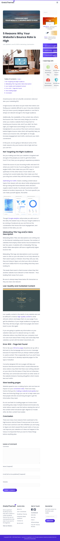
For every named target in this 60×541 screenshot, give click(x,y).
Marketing (23, 44)
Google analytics (13, 218)
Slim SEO (33, 517)
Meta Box (33, 515)
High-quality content (24, 317)
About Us (19, 509)
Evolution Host (51, 537)
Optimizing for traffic (10, 181)
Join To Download (21, 511)
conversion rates (18, 389)
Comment (6, 446)
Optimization (30, 44)
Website (5, 482)
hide (19, 79)
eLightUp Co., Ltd (31, 537)
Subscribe (50, 520)
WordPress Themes (22, 514)
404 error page (18, 348)
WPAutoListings (35, 522)
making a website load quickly (26, 391)
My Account (20, 523)
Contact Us (20, 521)
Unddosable (33, 538)
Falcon (32, 520)
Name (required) (8, 466)
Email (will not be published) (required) (14, 474)
